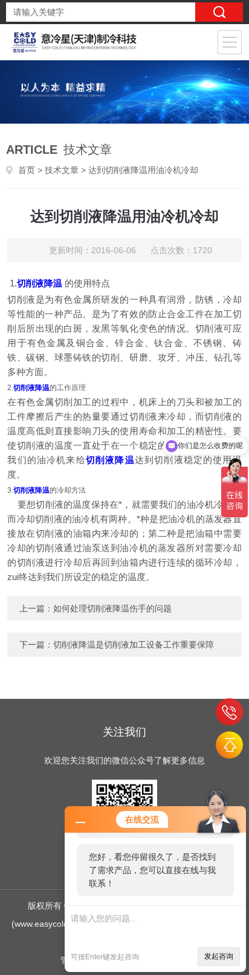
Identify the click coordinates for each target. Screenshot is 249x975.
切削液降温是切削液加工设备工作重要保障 (133, 644)
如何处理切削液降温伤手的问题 (112, 608)
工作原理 (71, 387)
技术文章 (62, 170)
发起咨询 (218, 956)
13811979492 (229, 711)
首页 (26, 170)
